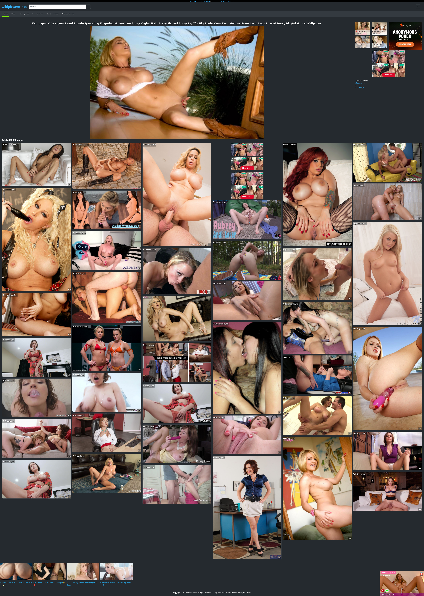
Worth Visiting (68, 14)
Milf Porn (214, 1)
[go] (88, 7)
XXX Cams (193, 1)
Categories (24, 14)
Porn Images (359, 87)
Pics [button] (13, 14)
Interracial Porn (204, 1)
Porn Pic (358, 85)
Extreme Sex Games (227, 1)
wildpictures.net (14, 7)
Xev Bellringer (53, 14)
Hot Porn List (37, 14)
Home (5, 14)
